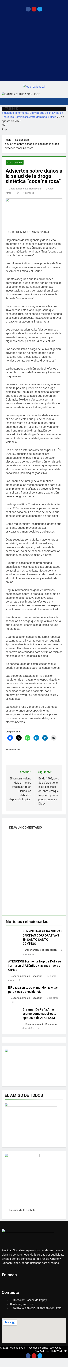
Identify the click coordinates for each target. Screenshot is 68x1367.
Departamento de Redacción (25, 188)
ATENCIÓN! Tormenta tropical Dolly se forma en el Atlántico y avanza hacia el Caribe (34, 966)
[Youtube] (34, 9)
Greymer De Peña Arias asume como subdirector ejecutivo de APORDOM (40, 1014)
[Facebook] (28, 9)
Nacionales (14, 162)
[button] (34, 3)
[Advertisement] (34, 47)
